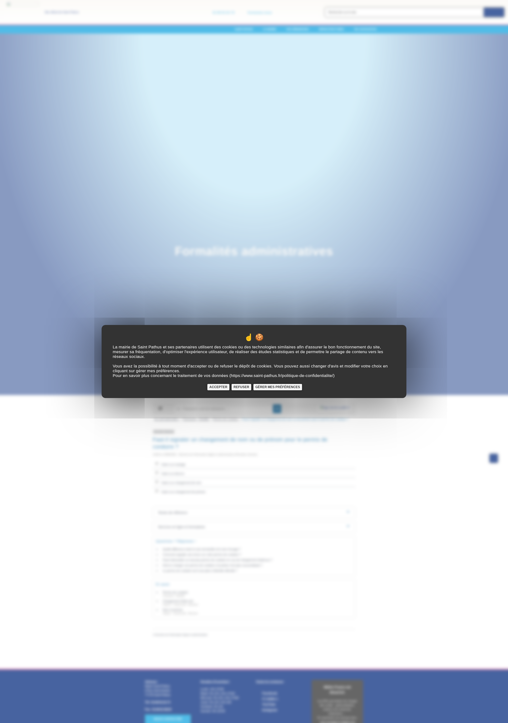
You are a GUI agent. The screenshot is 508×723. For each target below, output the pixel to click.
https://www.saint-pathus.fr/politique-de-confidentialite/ (282, 375)
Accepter (218, 387)
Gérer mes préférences (277, 387)
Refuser (241, 387)
